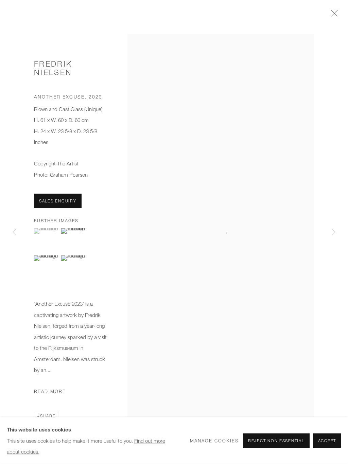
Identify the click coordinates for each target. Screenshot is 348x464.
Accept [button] (327, 441)
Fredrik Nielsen (53, 68)
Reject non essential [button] (276, 441)
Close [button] (333, 15)
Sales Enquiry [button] (57, 201)
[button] (46, 231)
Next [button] (333, 232)
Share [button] (48, 416)
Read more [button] (50, 391)
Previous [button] (14, 232)
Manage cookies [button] (214, 440)
